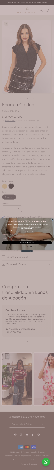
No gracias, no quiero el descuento (27, 246)
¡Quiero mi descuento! (27, 242)
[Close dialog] (52, 219)
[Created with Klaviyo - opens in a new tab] (27, 251)
